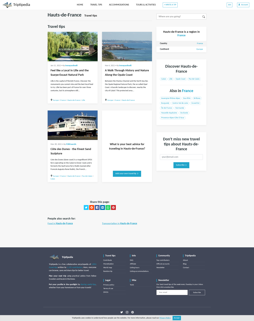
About (185, 260)
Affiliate (133, 264)
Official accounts (162, 264)
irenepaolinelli (71, 66)
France (63, 100)
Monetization (108, 264)
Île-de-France (166, 108)
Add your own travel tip (126, 174)
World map (107, 268)
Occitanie (184, 113)
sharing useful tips (88, 284)
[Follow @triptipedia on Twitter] (122, 312)
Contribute (107, 260)
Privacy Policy (164, 318)
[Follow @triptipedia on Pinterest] (132, 312)
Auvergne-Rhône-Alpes (170, 98)
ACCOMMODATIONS (119, 5)
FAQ (131, 260)
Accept (177, 318)
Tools (132, 285)
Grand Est (195, 103)
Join (229, 5)
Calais (53, 179)
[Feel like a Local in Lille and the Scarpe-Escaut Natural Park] (73, 46)
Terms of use (108, 288)
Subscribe (180, 165)
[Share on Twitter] (86, 207)
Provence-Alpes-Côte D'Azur (172, 118)
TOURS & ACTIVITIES (146, 5)
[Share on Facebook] (97, 207)
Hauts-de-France (73, 100)
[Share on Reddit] (91, 207)
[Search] (203, 17)
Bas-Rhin (186, 98)
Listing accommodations (139, 271)
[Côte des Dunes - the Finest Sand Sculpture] (73, 125)
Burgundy (165, 103)
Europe (56, 100)
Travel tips (90, 15)
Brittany (197, 98)
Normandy (179, 108)
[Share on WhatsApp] (108, 207)
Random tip (107, 271)
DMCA (105, 292)
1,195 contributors (74, 267)
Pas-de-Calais (87, 176)
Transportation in (119, 223)
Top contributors (162, 260)
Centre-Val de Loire (180, 103)
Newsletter (160, 268)
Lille (83, 100)
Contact (186, 268)
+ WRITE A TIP (170, 5)
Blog (184, 264)
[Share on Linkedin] (102, 207)
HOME (80, 5)
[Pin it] (113, 207)
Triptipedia (21, 5)
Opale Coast (181, 79)
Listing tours (134, 268)
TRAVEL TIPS (96, 5)
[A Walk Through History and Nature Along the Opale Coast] (127, 46)
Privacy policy (108, 285)
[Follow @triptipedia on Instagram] (127, 312)
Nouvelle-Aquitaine (169, 113)
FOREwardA (71, 144)
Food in (60, 223)
